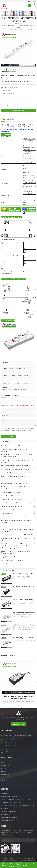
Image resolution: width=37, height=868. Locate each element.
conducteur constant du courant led (11, 802)
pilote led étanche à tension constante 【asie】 (15, 503)
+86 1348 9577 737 (9, 740)
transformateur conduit (7, 820)
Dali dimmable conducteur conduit (11, 506)
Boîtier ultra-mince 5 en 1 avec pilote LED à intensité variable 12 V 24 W (20, 384)
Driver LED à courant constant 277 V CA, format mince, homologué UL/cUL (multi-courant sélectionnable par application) (15, 546)
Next (36, 683)
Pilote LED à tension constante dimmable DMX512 (16, 466)
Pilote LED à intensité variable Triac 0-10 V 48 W (19, 82)
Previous (0, 683)
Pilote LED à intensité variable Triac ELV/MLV (17, 375)
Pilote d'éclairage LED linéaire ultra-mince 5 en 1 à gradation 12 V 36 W (15, 390)
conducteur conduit (6, 793)
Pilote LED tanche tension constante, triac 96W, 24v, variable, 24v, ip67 (18, 697)
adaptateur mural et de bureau (10, 557)
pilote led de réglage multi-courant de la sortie (15, 469)
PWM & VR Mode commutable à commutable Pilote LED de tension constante (17, 456)
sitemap (3, 780)
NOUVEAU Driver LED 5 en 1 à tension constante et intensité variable (18, 26)
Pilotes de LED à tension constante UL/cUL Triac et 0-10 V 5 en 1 (17, 461)
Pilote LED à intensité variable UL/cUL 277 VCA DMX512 (15, 539)
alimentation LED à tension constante (15, 365)
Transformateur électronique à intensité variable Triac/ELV (16, 488)
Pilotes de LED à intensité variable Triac (13, 499)
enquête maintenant (18, 110)
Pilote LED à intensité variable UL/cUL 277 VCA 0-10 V (17, 535)
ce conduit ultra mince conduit (10, 492)
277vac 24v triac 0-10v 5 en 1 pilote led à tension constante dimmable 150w (24, 586)
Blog (2, 777)
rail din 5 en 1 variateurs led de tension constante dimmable (16, 522)
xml (2, 783)
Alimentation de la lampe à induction (12, 526)
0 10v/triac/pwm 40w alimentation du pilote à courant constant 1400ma (24, 612)
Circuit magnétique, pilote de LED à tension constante (14, 450)
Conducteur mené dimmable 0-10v (12, 510)
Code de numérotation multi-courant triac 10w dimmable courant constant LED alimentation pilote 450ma (24, 625)
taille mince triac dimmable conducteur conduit (15, 483)
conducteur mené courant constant (12, 560)
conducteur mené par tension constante (13, 480)
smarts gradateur (6, 514)
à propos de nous (5, 765)
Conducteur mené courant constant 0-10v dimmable (15, 799)
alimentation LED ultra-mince (13, 379)
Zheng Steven (7, 749)
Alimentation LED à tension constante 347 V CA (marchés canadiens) (15, 552)
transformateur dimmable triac (9, 817)
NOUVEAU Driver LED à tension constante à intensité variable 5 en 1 (17, 530)
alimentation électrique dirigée (9, 796)
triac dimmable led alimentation (9, 811)
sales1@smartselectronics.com (12, 752)
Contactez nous (18, 724)
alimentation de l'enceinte (9, 564)
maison (18, 24)
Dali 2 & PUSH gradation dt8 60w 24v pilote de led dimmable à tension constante (24, 638)
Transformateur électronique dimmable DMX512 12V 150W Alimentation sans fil (24, 599)
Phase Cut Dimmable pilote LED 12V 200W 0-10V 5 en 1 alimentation (24, 573)
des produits (4, 768)
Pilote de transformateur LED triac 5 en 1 (16, 368)
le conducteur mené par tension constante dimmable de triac (17, 805)
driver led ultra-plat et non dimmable (12, 496)
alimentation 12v (5, 814)
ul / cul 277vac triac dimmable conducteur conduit (16, 473)
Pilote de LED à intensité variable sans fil (13, 517)
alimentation (4, 808)
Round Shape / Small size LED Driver (12, 446)
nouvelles (3, 771)
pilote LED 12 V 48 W (10, 372)
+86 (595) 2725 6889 (10, 743)
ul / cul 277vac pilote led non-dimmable (13, 476)
